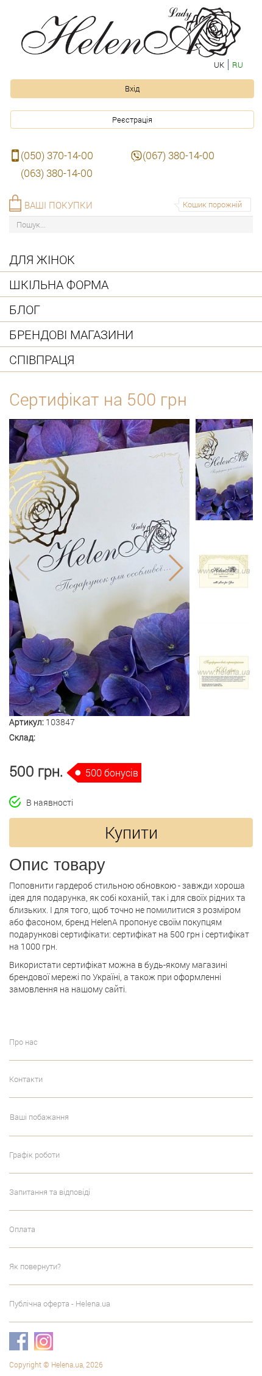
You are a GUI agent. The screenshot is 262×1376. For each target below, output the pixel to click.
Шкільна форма (58, 284)
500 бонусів (111, 772)
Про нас (23, 1041)
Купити (131, 832)
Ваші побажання (39, 1116)
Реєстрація (132, 119)
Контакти (26, 1078)
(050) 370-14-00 (57, 155)
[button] (88, 710)
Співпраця (41, 359)
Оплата (22, 1229)
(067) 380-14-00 (178, 155)
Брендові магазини (71, 334)
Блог (24, 309)
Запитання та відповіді (49, 1191)
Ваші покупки (58, 205)
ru (237, 64)
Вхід (132, 88)
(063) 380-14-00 (57, 173)
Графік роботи (34, 1154)
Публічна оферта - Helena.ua (59, 1303)
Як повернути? (35, 1266)
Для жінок (42, 259)
